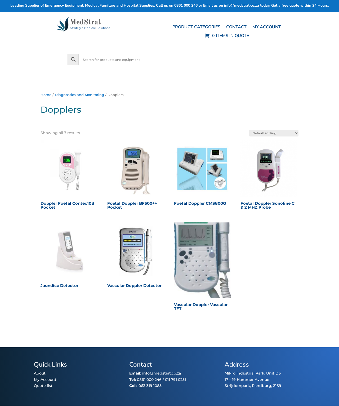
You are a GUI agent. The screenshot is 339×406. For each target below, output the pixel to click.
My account (266, 27)
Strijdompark (237, 385)
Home (46, 95)
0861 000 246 (149, 379)
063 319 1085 (150, 385)
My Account (45, 379)
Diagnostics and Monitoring (79, 95)
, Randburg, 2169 (265, 385)
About (40, 373)
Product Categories (196, 27)
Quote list (43, 385)
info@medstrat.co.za (241, 5)
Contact (236, 27)
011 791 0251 (175, 379)
